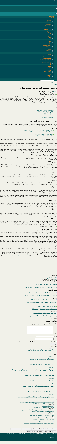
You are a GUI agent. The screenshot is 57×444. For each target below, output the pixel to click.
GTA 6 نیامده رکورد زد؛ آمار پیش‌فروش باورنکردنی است (41, 350)
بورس (50, 37)
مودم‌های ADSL (47, 112)
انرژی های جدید (47, 25)
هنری (50, 76)
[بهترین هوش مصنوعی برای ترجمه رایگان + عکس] (45, 313)
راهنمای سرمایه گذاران (46, 56)
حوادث (49, 68)
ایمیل (55, 338)
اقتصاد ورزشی (48, 21)
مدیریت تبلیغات (47, 60)
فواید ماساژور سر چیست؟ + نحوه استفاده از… (43, 407)
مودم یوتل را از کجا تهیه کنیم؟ (47, 117)
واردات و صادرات (47, 45)
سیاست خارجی (47, 71)
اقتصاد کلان (48, 20)
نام (56, 336)
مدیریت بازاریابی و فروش (45, 59)
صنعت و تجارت (50, 39)
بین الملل (49, 67)
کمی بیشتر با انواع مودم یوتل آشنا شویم (45, 110)
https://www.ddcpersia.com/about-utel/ (19, 254)
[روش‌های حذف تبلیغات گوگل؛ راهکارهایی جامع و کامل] (44, 299)
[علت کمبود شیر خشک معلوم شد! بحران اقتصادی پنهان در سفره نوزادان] (37, 410)
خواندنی (49, 70)
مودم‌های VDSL (47, 113)
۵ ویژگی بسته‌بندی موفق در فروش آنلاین (45, 135)
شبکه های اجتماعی (47, 58)
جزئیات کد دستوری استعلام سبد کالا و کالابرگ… (43, 403)
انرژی (53, 22)
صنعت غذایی (48, 50)
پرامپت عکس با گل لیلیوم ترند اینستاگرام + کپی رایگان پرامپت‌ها (39, 131)
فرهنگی (49, 73)
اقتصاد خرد (48, 18)
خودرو (50, 41)
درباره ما (52, 437)
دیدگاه (55, 334)
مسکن (49, 43)
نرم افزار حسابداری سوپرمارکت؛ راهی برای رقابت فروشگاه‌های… (39, 423)
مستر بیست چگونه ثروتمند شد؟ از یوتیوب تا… (43, 419)
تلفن (50, 63)
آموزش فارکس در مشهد (16, 428)
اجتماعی (49, 66)
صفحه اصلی (51, 16)
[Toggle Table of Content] (56, 107)
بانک (50, 34)
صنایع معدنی (48, 46)
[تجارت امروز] (53, 9)
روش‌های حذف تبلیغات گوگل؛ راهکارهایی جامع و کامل (42, 302)
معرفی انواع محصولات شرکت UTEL (45, 111)
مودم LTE (48, 115)
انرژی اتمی (48, 24)
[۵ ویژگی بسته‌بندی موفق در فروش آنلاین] (44, 134)
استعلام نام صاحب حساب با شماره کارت (35, 431)
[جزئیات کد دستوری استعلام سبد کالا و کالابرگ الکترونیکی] (37, 402)
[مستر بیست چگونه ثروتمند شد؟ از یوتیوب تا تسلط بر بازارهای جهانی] (38, 417)
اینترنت (49, 54)
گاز (50, 28)
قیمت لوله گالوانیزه (36, 428)
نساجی (49, 51)
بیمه (50, 38)
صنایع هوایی (48, 47)
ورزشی (49, 77)
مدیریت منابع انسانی (46, 62)
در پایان (51, 118)
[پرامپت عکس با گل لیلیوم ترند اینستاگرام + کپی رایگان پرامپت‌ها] (39, 130)
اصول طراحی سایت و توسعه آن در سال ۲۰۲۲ (44, 309)
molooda (55, 91)
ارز (50, 33)
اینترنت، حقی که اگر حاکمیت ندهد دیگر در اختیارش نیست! (41, 295)
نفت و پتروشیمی (47, 29)
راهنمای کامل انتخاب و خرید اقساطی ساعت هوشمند (42, 415)
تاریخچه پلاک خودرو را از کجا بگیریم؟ (48, 428)
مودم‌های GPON (47, 114)
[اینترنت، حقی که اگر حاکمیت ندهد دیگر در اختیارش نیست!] (43, 292)
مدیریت (52, 52)
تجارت (50, 42)
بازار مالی (52, 30)
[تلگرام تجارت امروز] (52, 277)
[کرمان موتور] (53, 13)
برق (50, 26)
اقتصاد (52, 17)
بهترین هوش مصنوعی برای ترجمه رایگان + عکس (43, 315)
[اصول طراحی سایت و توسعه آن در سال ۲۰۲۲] (46, 306)
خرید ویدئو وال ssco (26, 428)
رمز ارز (49, 35)
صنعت (49, 49)
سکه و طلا (49, 32)
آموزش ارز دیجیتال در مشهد (50, 431)
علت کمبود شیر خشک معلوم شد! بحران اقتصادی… (42, 411)
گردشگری (49, 75)
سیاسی (49, 72)
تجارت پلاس (51, 64)
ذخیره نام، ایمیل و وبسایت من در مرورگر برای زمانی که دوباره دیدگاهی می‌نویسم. (36, 341)
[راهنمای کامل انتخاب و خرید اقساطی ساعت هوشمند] (49, 413)
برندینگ (49, 55)
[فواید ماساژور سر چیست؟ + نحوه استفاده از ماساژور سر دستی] (48, 406)
